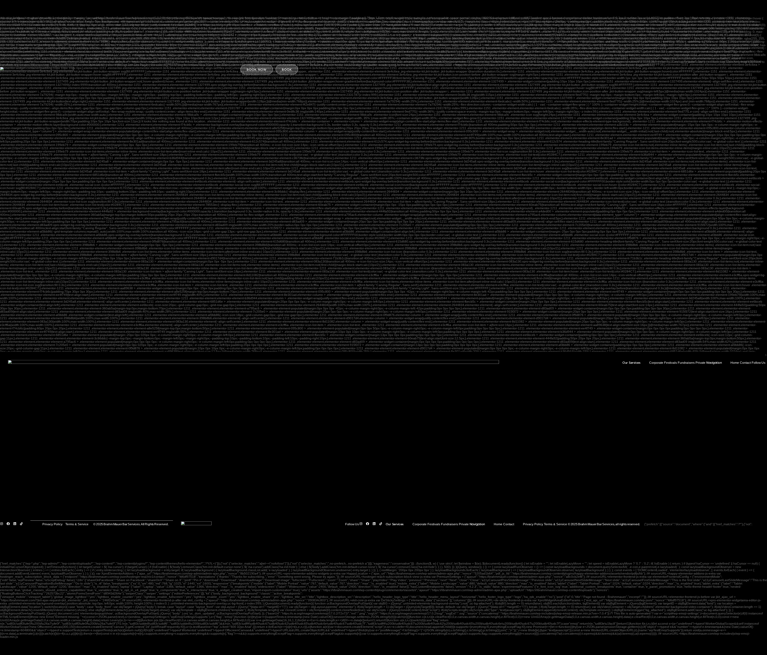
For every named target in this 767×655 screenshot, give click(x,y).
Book (287, 69)
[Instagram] (3, 524)
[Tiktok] (23, 524)
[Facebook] (10, 524)
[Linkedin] (16, 524)
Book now (257, 69)
